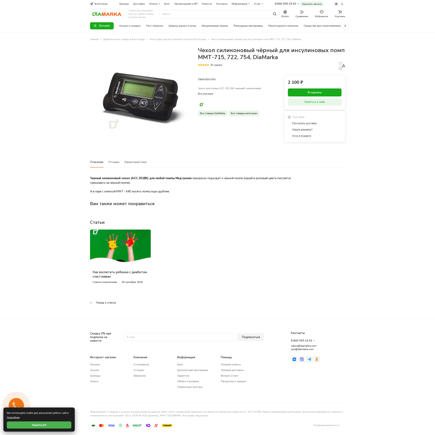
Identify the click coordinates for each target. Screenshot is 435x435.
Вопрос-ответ (230, 376)
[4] (206, 65)
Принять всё (39, 425)
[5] (208, 65)
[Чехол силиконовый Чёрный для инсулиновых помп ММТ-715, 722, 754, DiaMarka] (140, 97)
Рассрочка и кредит (234, 381)
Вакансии (140, 376)
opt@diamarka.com (302, 349)
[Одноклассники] (316, 359)
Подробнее (13, 417)
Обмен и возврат (188, 381)
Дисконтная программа (192, 370)
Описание (96, 162)
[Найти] (274, 14)
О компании (141, 364)
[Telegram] (309, 359)
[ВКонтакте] (294, 359)
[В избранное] (340, 63)
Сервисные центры (190, 387)
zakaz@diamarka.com (303, 346)
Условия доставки (232, 370)
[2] (201, 65)
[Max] (301, 359)
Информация (186, 357)
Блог (180, 364)
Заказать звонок (312, 4)
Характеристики (135, 162)
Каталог (95, 364)
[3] (203, 65)
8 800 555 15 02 (285, 3)
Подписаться (251, 337)
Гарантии (183, 376)
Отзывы (113, 162)
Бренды (95, 376)
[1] (199, 65)
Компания (140, 357)
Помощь (226, 357)
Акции (94, 370)
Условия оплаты (231, 364)
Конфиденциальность (327, 425)
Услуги (94, 381)
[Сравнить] (340, 68)
